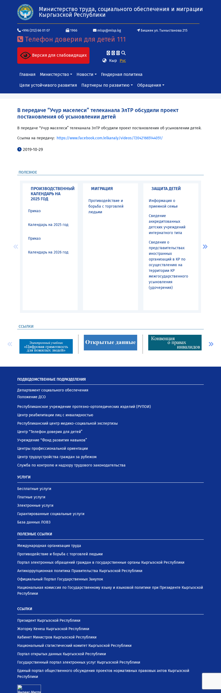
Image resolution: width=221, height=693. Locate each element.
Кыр (113, 60)
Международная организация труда (49, 545)
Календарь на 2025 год (48, 224)
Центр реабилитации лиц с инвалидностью (55, 415)
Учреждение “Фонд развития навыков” (52, 440)
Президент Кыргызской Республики (48, 620)
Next (205, 246)
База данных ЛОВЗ (33, 522)
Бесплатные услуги (34, 488)
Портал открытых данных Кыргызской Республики (61, 654)
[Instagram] (113, 53)
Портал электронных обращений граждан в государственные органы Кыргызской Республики (100, 562)
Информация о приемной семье (163, 203)
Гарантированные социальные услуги (50, 514)
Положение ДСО (31, 397)
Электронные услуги (35, 505)
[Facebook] (108, 53)
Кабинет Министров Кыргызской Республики (56, 637)
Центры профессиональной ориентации (52, 448)
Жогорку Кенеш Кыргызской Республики (53, 629)
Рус (123, 60)
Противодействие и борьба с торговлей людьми (105, 206)
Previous (16, 246)
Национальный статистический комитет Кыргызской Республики (74, 645)
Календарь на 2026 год (48, 252)
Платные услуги (31, 497)
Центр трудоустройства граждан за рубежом (56, 457)
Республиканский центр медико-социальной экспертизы (67, 423)
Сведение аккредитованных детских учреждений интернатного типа (167, 224)
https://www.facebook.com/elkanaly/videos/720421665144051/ (110, 138)
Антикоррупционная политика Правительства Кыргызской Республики (79, 571)
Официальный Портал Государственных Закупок (60, 579)
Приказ (34, 211)
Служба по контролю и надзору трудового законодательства (71, 465)
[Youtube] (118, 53)
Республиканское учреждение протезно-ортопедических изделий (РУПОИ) (84, 406)
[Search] (123, 53)
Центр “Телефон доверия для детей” (49, 432)
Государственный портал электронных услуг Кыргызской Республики (78, 662)
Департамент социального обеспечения (52, 390)
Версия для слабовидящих (59, 55)
